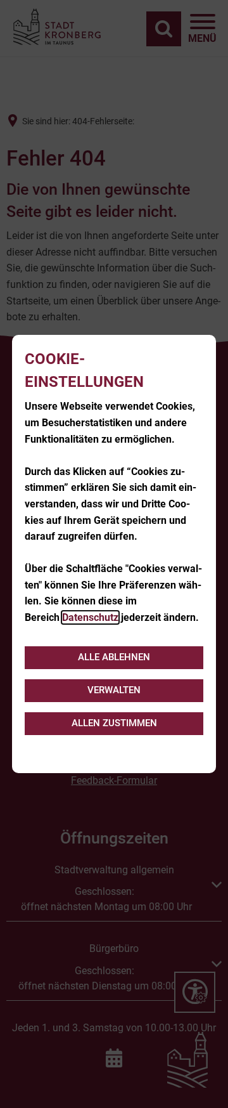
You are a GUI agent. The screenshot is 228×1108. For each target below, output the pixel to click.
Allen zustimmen (114, 723)
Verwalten (114, 690)
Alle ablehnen (114, 657)
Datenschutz (90, 617)
